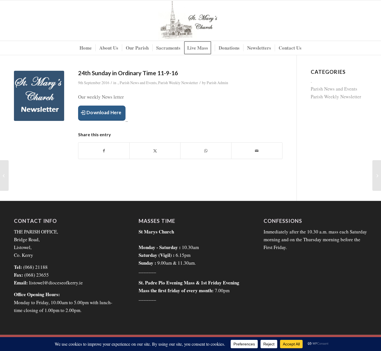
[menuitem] (85, 48)
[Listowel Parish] (190, 20)
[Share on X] (155, 151)
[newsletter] (39, 96)
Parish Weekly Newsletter (178, 82)
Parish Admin (217, 82)
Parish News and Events (138, 82)
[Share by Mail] (257, 151)
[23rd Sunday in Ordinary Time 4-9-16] (4, 175)
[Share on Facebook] (103, 151)
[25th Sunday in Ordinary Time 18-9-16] (376, 175)
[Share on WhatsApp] (205, 151)
